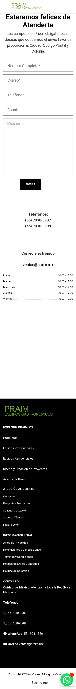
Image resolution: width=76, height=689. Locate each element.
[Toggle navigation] (5, 6)
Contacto (9, 496)
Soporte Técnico (13, 517)
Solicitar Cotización (15, 510)
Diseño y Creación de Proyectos (25, 469)
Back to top (39, 683)
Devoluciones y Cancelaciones (22, 549)
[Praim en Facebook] (18, 657)
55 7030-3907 (17, 613)
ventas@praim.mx (38, 264)
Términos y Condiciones (18, 556)
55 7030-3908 (17, 623)
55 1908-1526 (33, 634)
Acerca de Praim (14, 479)
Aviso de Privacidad (15, 542)
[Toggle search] (70, 6)
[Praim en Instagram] (7, 657)
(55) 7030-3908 (38, 226)
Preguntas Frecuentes (16, 503)
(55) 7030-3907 (38, 220)
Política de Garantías (16, 570)
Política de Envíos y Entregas (21, 563)
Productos (10, 438)
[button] (66, 679)
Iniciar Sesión (11, 524)
